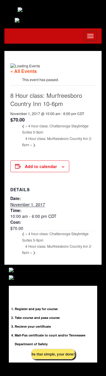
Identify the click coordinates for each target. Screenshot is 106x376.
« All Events (23, 71)
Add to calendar (41, 166)
